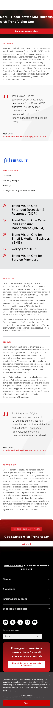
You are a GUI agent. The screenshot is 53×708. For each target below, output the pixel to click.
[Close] (50, 675)
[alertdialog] (26, 690)
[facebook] (12, 622)
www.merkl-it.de (10, 170)
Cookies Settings (26, 695)
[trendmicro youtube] (35, 622)
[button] (22, 636)
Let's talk (26, 544)
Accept (26, 703)
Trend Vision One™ (13, 565)
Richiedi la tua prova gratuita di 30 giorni (24, 663)
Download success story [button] (26, 31)
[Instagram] (27, 622)
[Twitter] (20, 622)
